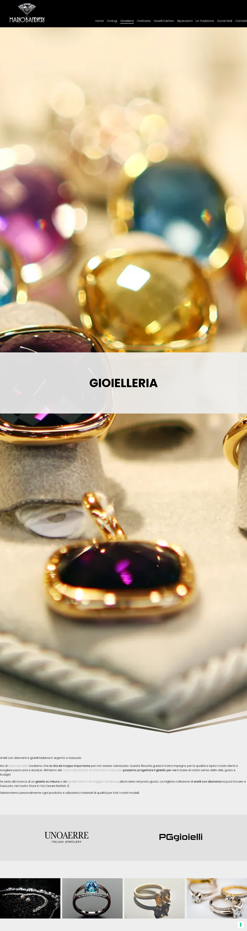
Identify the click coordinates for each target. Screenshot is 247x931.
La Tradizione (205, 21)
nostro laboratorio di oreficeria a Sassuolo (92, 770)
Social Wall (224, 21)
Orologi (112, 21)
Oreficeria (144, 21)
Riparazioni (185, 21)
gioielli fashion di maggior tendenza (93, 781)
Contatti (241, 21)
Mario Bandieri (18, 766)
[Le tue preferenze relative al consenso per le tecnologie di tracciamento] (240, 924)
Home (99, 21)
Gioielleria (127, 21)
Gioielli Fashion (164, 21)
